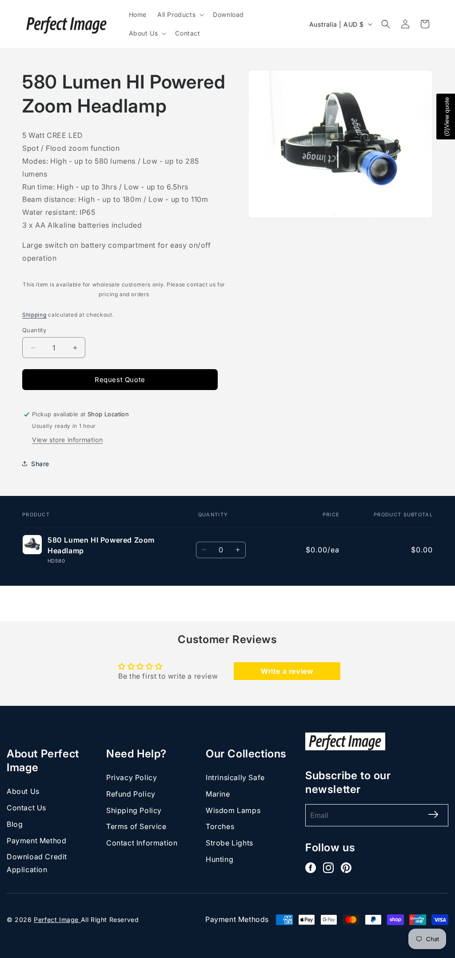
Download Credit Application (37, 863)
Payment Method (36, 840)
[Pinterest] (346, 867)
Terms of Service (136, 826)
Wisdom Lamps (233, 810)
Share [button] (40, 463)
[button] (180, 14)
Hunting (219, 859)
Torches (220, 826)
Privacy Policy (131, 777)
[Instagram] (328, 867)
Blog (15, 824)
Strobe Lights (229, 842)
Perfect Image (57, 919)
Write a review (287, 671)
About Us (23, 791)
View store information (67, 439)
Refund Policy (131, 793)
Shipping (34, 314)
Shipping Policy (134, 810)
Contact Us (26, 807)
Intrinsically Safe (235, 777)
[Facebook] (310, 867)
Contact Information (141, 842)
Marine (218, 793)
